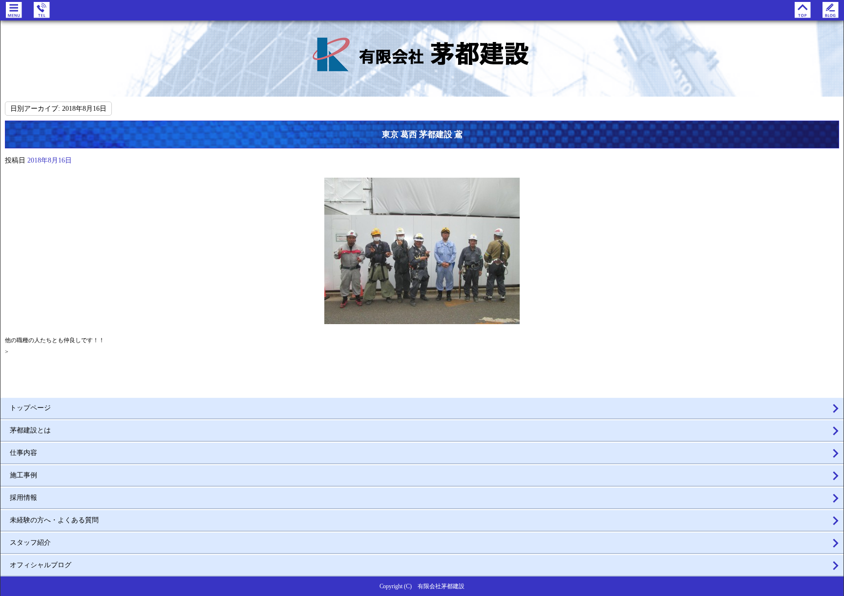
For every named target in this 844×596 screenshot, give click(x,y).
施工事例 (23, 475)
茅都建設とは (30, 430)
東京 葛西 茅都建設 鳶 (422, 134)
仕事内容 (23, 452)
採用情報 (23, 497)
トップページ (30, 407)
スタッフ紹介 (30, 542)
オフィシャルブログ (40, 565)
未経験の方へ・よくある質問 (54, 520)
